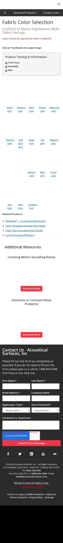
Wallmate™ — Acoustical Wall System (25, 221)
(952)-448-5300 (33, 470)
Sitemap (49, 497)
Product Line (51, 12)
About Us (51, 494)
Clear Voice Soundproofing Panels (24, 230)
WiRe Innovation (36, 494)
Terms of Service (18, 497)
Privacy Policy (36, 497)
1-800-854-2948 (31, 487)
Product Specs (14, 63)
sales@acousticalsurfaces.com (31, 476)
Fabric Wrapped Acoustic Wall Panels (25, 225)
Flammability (13, 66)
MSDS (10, 70)
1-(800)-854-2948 (38, 473)
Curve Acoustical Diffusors (19, 235)
